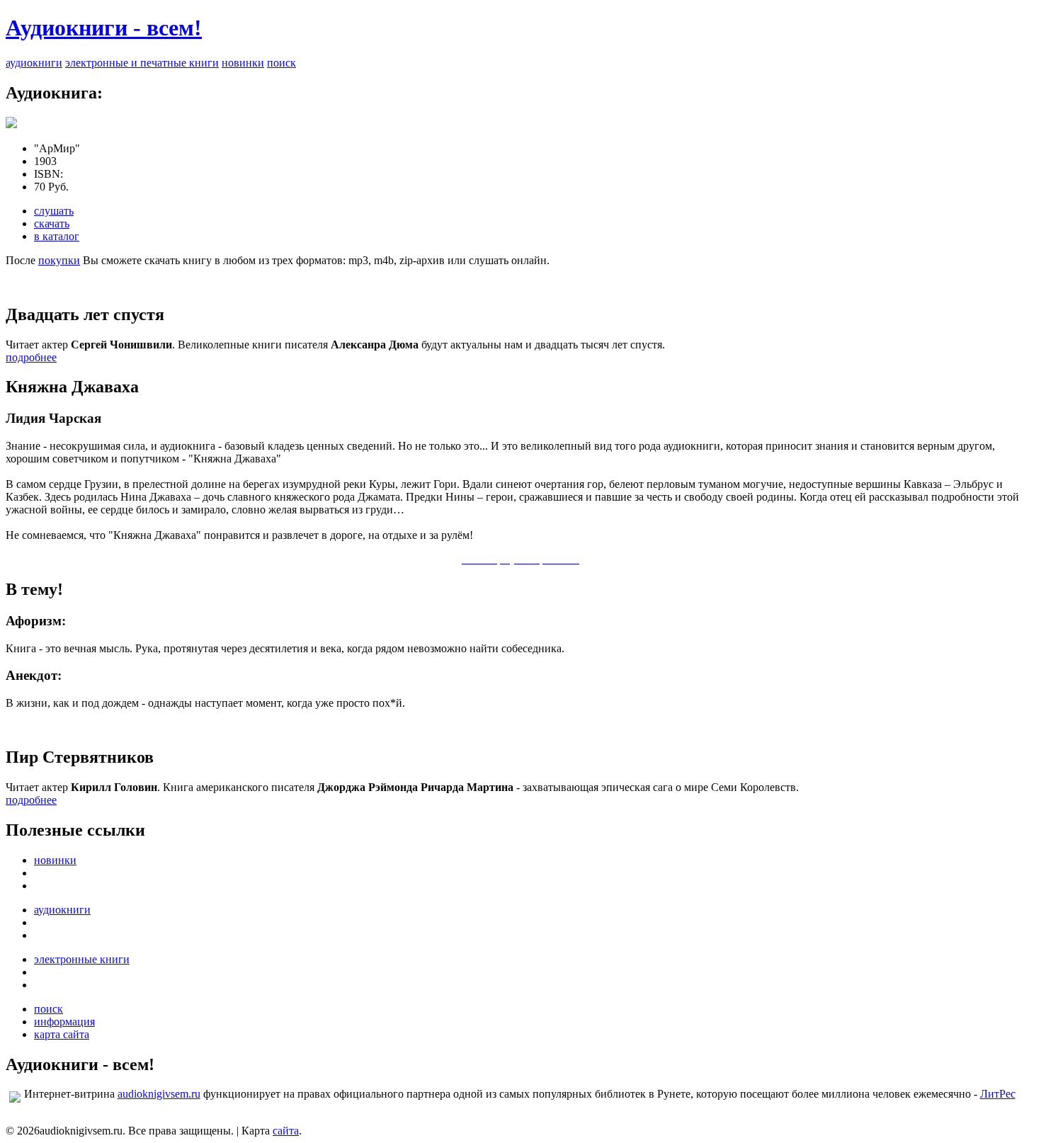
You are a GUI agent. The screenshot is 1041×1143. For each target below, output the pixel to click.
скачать (51, 223)
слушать (54, 211)
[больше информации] (11, 124)
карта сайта (61, 1034)
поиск (281, 63)
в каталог (56, 236)
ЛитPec (998, 1094)
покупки (59, 260)
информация (64, 1022)
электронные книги (82, 959)
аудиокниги (34, 63)
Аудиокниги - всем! (104, 27)
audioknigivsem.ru (159, 1094)
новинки (243, 63)
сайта (286, 1131)
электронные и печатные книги (142, 63)
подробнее (31, 357)
